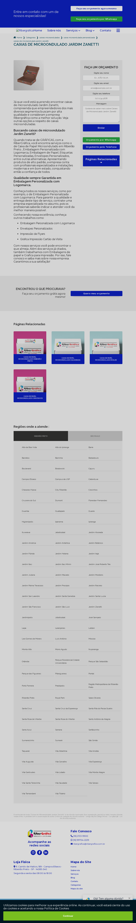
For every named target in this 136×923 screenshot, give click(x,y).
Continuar (68, 916)
